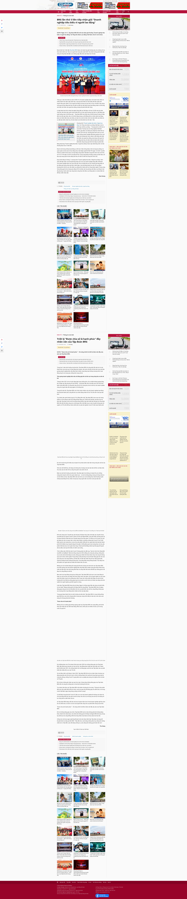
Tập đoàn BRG (73, 50)
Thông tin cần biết (68, 15)
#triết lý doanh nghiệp (76, 686)
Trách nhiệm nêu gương (87, 11)
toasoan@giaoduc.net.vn (125, 1)
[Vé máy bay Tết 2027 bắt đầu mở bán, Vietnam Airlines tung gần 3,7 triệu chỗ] (81, 283)
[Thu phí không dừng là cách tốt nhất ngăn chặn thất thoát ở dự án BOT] (114, 166)
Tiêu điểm (70, 11)
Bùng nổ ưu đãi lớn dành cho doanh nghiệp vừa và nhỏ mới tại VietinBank (74, 194)
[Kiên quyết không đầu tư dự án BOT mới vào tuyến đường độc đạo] (124, 166)
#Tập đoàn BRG (67, 186)
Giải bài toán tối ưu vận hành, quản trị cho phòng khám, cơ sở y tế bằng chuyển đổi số (114, 136)
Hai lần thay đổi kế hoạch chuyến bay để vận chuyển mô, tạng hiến (97, 239)
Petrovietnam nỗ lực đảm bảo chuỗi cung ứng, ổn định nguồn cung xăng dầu (75, 201)
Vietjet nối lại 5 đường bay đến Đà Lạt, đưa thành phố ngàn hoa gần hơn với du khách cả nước (97, 291)
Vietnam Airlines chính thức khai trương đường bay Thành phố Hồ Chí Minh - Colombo (64, 222)
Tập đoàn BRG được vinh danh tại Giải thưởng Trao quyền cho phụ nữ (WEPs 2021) (76, 361)
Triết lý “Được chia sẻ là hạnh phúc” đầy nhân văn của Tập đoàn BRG (73, 40)
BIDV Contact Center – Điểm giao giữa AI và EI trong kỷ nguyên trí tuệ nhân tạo (81, 273)
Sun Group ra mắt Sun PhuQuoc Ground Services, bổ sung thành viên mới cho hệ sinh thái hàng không (120, 60)
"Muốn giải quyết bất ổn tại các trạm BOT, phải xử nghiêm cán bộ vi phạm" (119, 160)
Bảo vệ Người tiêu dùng (116, 69)
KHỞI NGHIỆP (112, 89)
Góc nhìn (77, 11)
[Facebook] (2, 24)
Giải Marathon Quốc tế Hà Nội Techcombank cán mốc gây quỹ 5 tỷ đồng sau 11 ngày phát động (64, 240)
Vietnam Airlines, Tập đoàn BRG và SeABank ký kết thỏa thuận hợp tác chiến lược (76, 45)
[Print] (2, 31)
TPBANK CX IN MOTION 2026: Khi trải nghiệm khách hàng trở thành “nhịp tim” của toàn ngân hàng (81, 240)
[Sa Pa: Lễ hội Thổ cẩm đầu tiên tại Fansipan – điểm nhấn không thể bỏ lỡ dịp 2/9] (64, 283)
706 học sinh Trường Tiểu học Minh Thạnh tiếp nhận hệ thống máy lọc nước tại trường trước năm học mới (64, 308)
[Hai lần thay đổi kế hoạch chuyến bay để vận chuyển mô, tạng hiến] (97, 232)
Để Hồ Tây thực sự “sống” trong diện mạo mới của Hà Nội (97, 256)
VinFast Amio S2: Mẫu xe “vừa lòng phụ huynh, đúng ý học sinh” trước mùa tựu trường (120, 33)
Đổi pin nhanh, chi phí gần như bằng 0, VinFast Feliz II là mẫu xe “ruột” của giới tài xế (76, 199)
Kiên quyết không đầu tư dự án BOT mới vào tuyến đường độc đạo (124, 173)
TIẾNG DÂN (112, 79)
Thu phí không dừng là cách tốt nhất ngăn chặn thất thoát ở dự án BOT (114, 173)
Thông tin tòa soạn (70, 1)
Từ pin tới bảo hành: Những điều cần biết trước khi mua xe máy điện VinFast (81, 257)
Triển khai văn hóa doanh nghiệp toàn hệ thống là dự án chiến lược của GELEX (75, 197)
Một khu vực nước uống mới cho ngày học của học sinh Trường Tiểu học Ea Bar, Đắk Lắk (64, 257)
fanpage (102, 845)
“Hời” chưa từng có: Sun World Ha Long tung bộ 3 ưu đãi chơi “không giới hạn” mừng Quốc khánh (80, 223)
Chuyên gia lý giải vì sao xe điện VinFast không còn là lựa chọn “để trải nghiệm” (121, 41)
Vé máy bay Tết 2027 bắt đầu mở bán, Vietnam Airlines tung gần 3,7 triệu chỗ (81, 291)
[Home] (2, 20)
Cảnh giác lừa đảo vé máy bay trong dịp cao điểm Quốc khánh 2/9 (97, 222)
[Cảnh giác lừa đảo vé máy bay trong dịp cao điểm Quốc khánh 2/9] (97, 214)
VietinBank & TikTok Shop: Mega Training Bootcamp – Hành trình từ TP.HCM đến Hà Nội (77, 196)
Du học (98, 11)
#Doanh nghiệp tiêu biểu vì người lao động (80, 186)
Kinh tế (123, 11)
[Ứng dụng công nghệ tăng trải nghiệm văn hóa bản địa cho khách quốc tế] (124, 113)
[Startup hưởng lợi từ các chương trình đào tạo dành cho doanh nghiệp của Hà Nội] (119, 102)
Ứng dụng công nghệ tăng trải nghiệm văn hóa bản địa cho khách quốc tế (124, 120)
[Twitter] (2, 27)
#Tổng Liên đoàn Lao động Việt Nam (71, 188)
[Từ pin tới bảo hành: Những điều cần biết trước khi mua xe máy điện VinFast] (81, 249)
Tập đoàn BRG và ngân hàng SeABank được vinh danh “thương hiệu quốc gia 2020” (76, 43)
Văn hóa (117, 11)
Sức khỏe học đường (107, 11)
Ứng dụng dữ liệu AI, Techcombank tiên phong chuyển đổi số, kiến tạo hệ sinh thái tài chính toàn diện (81, 325)
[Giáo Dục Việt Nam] (65, 6)
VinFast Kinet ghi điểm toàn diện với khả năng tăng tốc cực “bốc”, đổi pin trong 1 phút (120, 53)
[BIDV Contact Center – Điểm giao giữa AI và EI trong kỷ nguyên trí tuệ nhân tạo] (81, 266)
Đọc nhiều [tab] (119, 16)
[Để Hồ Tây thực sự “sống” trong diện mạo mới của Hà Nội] (97, 249)
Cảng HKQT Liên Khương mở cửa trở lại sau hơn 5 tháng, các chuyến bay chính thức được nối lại (81, 308)
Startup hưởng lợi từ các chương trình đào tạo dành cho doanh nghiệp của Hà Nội (118, 106)
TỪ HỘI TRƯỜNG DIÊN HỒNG (114, 74)
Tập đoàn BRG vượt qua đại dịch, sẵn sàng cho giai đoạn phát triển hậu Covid (75, 42)
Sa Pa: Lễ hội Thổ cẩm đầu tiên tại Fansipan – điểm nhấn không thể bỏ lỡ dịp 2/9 (64, 291)
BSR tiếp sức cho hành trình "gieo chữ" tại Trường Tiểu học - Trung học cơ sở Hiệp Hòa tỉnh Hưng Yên (64, 325)
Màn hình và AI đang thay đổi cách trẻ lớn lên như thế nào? (96, 272)
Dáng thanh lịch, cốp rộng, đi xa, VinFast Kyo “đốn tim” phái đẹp (119, 47)
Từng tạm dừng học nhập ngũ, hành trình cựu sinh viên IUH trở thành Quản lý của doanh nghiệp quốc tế (124, 137)
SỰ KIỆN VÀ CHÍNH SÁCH (115, 84)
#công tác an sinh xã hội (88, 686)
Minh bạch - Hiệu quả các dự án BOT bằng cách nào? (118, 147)
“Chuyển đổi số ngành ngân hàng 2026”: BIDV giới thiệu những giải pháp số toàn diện (97, 307)
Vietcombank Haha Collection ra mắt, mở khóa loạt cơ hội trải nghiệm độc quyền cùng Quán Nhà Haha (64, 274)
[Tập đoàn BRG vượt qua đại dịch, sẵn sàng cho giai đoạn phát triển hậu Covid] (66, 128)
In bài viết (62, 182)
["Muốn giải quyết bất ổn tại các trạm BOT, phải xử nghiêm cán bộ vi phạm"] (119, 156)
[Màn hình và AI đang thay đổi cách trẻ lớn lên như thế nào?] (97, 266)
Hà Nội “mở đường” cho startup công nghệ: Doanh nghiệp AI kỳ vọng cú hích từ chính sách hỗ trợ (114, 121)
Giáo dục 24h (63, 11)
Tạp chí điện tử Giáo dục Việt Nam (81, 679)
